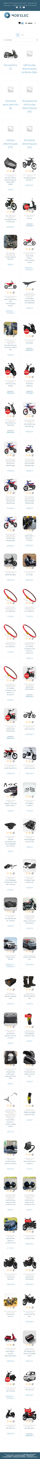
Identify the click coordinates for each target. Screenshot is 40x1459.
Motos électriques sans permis (29, 175)
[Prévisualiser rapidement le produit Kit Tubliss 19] (35, 592)
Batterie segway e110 (10, 997)
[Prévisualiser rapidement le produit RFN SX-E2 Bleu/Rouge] (16, 445)
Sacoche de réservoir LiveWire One (10, 1241)
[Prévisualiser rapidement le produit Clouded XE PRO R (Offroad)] (16, 201)
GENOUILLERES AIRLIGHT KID (29, 1114)
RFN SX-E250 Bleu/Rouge (29, 464)
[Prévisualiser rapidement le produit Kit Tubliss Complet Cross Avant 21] (35, 628)
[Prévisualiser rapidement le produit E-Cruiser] (35, 557)
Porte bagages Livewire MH (29, 841)
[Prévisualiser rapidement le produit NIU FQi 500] (16, 1373)
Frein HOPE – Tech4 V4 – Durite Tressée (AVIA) (10, 1123)
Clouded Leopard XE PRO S (29, 179)
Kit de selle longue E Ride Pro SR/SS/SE (29, 301)
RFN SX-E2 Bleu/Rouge (10, 464)
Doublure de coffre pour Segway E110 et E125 (10, 1075)
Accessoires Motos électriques (29, 296)
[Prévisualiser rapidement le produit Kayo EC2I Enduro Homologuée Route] (35, 238)
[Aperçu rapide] (10, 171)
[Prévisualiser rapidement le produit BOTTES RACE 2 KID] (35, 979)
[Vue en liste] (22, 35)
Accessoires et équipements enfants (29, 994)
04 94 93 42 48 (21, 3)
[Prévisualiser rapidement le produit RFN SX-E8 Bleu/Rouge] (16, 520)
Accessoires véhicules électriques (10, 343)
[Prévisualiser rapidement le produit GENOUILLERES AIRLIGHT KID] (35, 1095)
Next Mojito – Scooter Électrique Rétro (10, 1354)
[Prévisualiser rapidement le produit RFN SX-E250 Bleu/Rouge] (35, 445)
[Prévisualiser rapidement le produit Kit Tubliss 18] (16, 592)
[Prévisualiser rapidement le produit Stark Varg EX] (35, 711)
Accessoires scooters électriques (10, 175)
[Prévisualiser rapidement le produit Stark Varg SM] (35, 751)
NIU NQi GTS (10, 1428)
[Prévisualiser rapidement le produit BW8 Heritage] (16, 557)
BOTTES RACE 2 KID (29, 997)
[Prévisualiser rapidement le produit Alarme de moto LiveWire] (35, 1144)
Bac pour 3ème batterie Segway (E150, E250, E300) (10, 181)
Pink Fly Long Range (10, 385)
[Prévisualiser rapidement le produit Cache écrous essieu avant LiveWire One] (35, 1180)
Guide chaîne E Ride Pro (10, 258)
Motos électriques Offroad (10, 217)
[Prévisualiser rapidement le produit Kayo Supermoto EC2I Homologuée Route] (16, 282)
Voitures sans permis (10, 955)
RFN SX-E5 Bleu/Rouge (10, 502)
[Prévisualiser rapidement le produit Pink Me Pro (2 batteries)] (16, 405)
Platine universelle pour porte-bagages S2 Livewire (10, 843)
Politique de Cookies (19, 1457)
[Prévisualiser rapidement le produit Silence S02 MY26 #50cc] (16, 711)
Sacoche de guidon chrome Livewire (10, 1036)
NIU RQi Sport (29, 1428)
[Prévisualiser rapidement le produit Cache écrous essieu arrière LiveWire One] (16, 1180)
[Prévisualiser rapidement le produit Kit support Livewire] (35, 786)
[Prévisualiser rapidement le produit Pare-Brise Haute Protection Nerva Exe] (16, 325)
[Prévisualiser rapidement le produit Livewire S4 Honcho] (16, 1297)
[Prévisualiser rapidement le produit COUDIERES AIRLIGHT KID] (35, 1016)
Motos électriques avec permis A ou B (29, 253)
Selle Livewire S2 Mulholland (29, 922)
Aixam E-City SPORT (10, 958)
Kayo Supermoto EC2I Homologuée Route (10, 302)
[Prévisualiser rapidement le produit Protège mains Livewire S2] (35, 863)
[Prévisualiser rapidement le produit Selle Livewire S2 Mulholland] (35, 901)
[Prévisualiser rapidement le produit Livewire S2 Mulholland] (35, 1259)
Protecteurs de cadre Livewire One (29, 1074)
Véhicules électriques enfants (10, 461)
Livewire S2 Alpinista (10, 1278)
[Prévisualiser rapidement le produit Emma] (35, 201)
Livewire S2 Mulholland (29, 1278)
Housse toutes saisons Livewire (10, 1162)
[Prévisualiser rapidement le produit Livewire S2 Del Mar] (35, 1297)
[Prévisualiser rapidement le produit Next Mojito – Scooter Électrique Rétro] (16, 1334)
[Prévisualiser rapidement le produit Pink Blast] (35, 325)
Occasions (29, 534)
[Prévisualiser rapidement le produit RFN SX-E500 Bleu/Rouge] (35, 482)
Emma (29, 218)
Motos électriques (10, 215)
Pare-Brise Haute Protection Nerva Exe (10, 347)
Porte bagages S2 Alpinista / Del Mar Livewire (10, 882)
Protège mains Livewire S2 (29, 881)
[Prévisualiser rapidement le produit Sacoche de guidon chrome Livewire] (16, 1016)
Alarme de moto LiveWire (29, 1162)
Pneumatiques (10, 609)
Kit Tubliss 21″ (10, 647)
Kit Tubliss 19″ (29, 611)
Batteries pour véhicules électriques (10, 994)
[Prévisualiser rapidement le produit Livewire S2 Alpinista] (16, 1259)
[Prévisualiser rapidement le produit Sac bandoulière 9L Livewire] (16, 901)
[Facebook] (17, 7)
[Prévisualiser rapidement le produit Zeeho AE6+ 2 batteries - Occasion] (35, 520)
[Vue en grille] (17, 35)
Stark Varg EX (29, 729)
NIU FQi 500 (10, 1391)
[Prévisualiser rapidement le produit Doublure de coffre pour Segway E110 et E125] (16, 1054)
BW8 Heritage (10, 575)
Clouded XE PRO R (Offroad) (10, 221)
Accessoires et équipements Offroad (29, 293)
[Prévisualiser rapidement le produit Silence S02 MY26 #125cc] (35, 670)
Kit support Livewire (29, 804)
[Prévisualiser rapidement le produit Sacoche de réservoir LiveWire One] (16, 1221)
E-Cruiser (29, 575)
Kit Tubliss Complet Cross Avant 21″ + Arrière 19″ (10, 691)
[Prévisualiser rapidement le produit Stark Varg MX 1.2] (16, 751)
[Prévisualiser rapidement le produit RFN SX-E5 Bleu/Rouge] (16, 482)
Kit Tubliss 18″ (10, 611)
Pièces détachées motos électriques (10, 254)
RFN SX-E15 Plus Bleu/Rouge (29, 425)
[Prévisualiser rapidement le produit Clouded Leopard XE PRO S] (35, 160)
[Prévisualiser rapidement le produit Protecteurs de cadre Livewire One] (35, 1054)
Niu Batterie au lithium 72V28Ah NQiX (29, 1354)
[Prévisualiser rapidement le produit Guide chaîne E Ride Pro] (16, 238)
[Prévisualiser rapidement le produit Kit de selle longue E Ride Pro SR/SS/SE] (35, 282)
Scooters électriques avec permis (29, 340)
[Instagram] (20, 7)
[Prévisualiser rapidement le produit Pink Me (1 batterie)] (35, 366)
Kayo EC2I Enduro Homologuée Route (29, 259)
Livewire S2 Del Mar (29, 1315)
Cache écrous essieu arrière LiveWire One (10, 1202)
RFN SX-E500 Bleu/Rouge (29, 502)
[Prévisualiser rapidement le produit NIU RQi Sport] (35, 1411)
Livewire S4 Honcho (10, 1315)
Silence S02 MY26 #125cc (29, 688)
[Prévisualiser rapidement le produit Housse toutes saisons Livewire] (16, 1144)
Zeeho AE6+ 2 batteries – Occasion (29, 538)
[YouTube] (23, 7)
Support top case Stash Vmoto (10, 804)
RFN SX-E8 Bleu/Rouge (10, 539)
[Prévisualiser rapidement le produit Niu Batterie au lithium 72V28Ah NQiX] (35, 1334)
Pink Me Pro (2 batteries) (10, 424)
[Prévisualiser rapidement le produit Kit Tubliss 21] (16, 628)
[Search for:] (34, 23)
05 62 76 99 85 (31, 5)
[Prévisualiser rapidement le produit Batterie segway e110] (16, 979)
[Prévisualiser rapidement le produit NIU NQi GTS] (16, 1411)
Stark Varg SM (29, 768)
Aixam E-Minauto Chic (29, 958)
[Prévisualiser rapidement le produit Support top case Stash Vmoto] (16, 786)
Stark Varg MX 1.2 (10, 768)
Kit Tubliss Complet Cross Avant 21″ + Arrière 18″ (29, 650)
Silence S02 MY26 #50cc (10, 730)
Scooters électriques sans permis (29, 216)
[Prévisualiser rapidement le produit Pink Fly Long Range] (16, 366)
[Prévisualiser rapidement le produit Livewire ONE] (35, 1221)
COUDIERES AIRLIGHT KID (29, 1035)
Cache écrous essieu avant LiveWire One (29, 1202)
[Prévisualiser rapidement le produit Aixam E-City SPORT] (16, 941)
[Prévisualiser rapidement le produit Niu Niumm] (35, 1373)
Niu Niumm (29, 1390)
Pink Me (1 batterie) (29, 385)
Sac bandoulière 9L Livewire (10, 920)
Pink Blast (29, 343)
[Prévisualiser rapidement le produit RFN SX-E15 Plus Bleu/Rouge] (35, 405)
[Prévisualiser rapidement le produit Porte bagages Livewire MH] (35, 822)
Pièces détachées (10, 253)
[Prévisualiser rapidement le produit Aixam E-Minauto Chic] (35, 941)
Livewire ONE (29, 1238)
